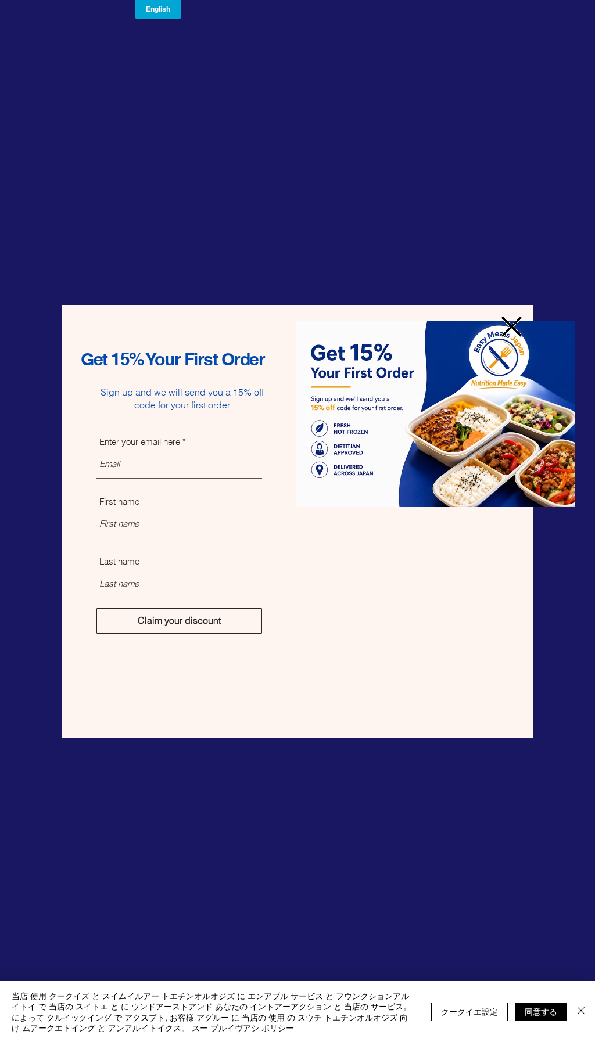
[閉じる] (581, 1011)
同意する (541, 1011)
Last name (119, 561)
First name (119, 501)
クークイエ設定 (469, 1011)
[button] (511, 327)
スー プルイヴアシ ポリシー (243, 1027)
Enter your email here (139, 441)
